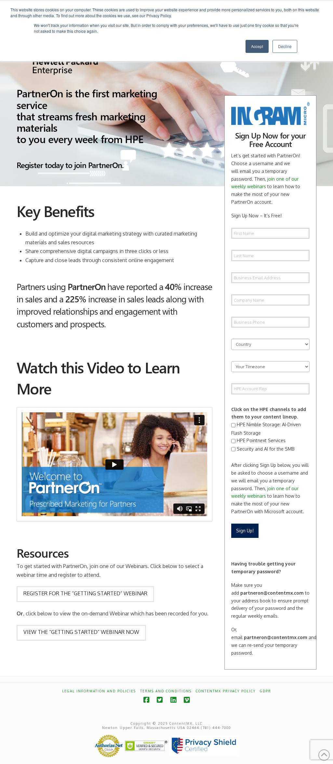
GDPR (265, 691)
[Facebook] (146, 700)
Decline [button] (285, 46)
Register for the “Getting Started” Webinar (85, 593)
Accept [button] (257, 46)
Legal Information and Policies (99, 691)
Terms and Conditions (166, 691)
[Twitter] (160, 700)
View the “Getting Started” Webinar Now (81, 632)
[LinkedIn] (173, 700)
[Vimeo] (187, 700)
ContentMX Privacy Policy (226, 691)
